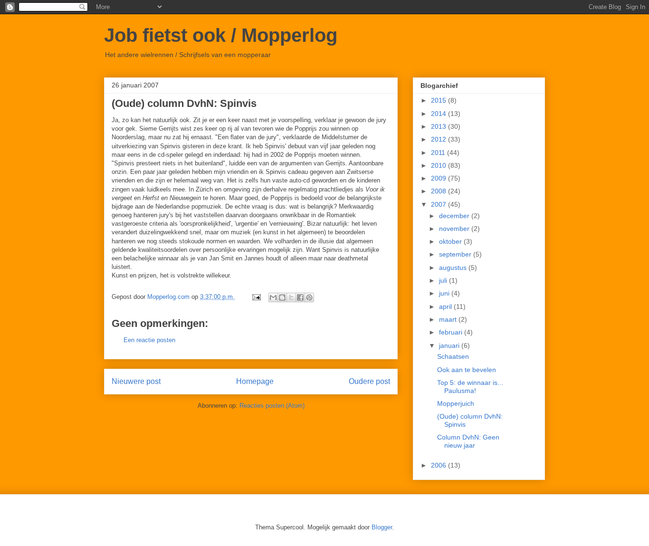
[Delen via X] (291, 297)
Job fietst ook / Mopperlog (220, 35)
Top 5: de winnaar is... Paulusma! (470, 386)
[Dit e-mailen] (273, 297)
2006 (439, 465)
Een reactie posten (149, 340)
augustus (453, 267)
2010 (439, 165)
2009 (439, 178)
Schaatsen (453, 356)
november (455, 228)
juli (444, 280)
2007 (439, 204)
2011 (439, 152)
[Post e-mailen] (256, 296)
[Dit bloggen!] (282, 297)
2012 (439, 139)
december (455, 216)
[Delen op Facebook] (300, 297)
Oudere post (369, 381)
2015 (439, 100)
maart (448, 319)
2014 (439, 113)
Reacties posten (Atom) (272, 405)
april (446, 306)
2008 (439, 191)
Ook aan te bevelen (466, 370)
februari (451, 332)
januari (450, 345)
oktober (451, 241)
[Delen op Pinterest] (309, 297)
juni (445, 293)
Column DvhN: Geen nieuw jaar (468, 441)
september (456, 254)
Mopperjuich (455, 403)
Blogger (382, 527)
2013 (439, 126)
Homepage (255, 381)
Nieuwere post (136, 381)
